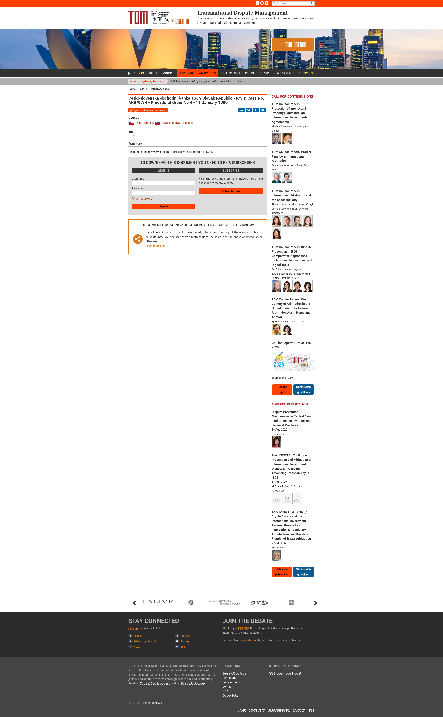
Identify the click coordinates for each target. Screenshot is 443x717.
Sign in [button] (163, 206)
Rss (266, 3)
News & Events (284, 73)
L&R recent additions (223, 81)
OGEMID (264, 73)
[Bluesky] (250, 110)
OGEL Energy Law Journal (285, 673)
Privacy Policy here (193, 683)
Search (241, 81)
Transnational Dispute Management (158, 17)
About (152, 73)
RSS (182, 647)
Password (138, 188)
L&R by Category (200, 81)
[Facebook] (259, 110)
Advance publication (282, 571)
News (137, 647)
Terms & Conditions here (155, 683)
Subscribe (306, 73)
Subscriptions (231, 682)
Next (315, 603)
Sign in (139, 73)
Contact (228, 686)
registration (250, 640)
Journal (168, 73)
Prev (134, 603)
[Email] (263, 110)
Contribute (229, 678)
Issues (138, 636)
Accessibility (230, 695)
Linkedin (257, 3)
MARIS (159, 702)
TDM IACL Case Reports (237, 73)
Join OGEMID (293, 44)
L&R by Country (179, 81)
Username (138, 179)
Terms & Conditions (234, 673)
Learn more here (155, 246)
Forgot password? (143, 198)
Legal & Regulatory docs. (197, 73)
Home (129, 73)
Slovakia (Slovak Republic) (177, 123)
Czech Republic (144, 123)
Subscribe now (231, 191)
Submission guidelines (303, 389)
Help (225, 691)
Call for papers (282, 389)
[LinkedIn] (243, 110)
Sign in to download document (149, 110)
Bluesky (262, 3)
